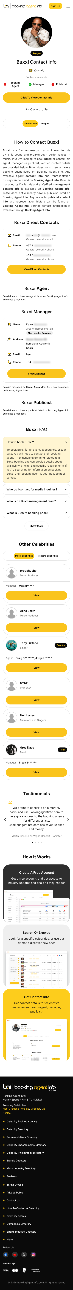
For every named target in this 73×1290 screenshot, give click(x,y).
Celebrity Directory (18, 1129)
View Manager (36, 373)
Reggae (37, 53)
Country (61, 645)
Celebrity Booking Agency (22, 1121)
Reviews (12, 1176)
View (36, 595)
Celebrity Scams (16, 1215)
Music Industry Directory (21, 1168)
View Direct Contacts (36, 269)
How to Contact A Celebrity (23, 1208)
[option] (36, 819)
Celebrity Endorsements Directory (26, 1144)
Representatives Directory (22, 1137)
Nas (5, 1108)
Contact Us (13, 1200)
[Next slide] (68, 819)
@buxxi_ (39, 70)
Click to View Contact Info (36, 97)
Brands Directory (16, 1160)
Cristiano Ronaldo (19, 1108)
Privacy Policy (15, 1192)
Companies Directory (19, 1223)
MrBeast (35, 1108)
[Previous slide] (5, 819)
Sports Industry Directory (21, 1231)
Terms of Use (15, 1184)
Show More (36, 525)
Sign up (55, 5)
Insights (45, 123)
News (10, 1239)
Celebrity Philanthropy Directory (25, 1152)
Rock (62, 749)
